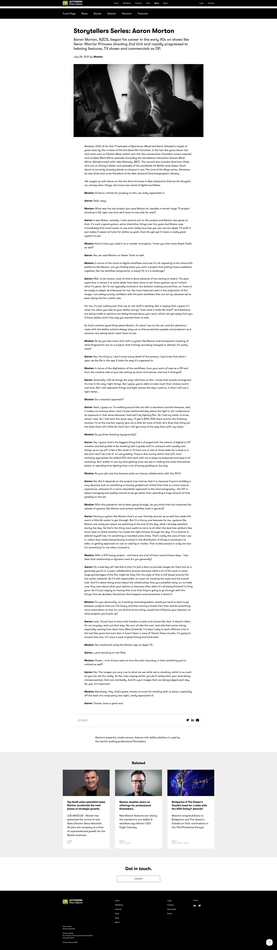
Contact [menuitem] (211, 3)
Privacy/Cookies (68, 938)
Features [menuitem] (138, 3)
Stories (97, 13)
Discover (127, 13)
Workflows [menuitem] (127, 3)
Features (143, 13)
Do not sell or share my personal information (78, 935)
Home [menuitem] (116, 3)
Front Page (69, 13)
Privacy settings (68, 933)
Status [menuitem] (169, 914)
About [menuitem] (165, 3)
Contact (138, 879)
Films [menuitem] (148, 3)
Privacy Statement (69, 929)
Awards (111, 13)
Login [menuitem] (201, 3)
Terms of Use (67, 926)
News (84, 13)
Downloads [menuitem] (171, 909)
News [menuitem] (157, 3)
